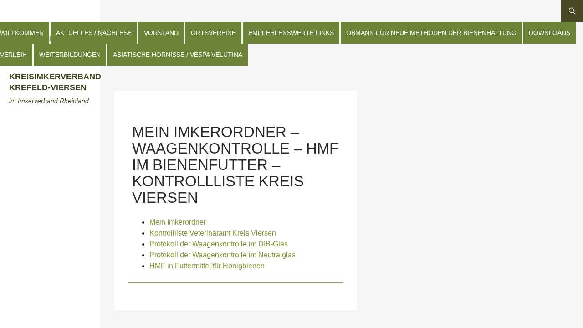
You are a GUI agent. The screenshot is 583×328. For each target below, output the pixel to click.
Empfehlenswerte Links (291, 32)
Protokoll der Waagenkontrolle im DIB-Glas (218, 244)
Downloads (549, 32)
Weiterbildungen (70, 54)
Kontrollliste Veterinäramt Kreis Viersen (212, 233)
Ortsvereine (213, 32)
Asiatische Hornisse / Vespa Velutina (177, 54)
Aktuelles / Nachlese (94, 32)
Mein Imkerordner (177, 222)
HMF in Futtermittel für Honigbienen (207, 266)
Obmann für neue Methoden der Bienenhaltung (431, 32)
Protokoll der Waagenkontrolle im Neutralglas (222, 255)
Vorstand (161, 32)
